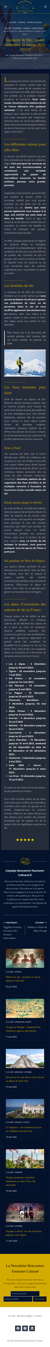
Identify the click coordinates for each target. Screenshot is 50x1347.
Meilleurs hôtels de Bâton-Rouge (37, 926)
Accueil (8, 28)
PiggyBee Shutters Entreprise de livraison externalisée (12, 930)
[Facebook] (18, 1328)
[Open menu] (5, 7)
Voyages (26, 28)
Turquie (18, 1172)
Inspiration (17, 28)
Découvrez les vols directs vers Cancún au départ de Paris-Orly (25, 1079)
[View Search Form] (45, 6)
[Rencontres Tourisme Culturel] (25, 6)
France (21, 22)
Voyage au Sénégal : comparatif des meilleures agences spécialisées (23, 1029)
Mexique (19, 1072)
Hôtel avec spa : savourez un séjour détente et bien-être (23, 979)
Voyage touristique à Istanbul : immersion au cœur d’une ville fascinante (21, 1181)
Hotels (18, 972)
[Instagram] (25, 1328)
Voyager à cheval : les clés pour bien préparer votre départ (23, 1233)
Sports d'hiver (34, 22)
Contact (38, 1315)
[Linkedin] (32, 1328)
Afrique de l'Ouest (23, 1022)
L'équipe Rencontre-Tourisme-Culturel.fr (25, 55)
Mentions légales (25, 1315)
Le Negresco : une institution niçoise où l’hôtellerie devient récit (23, 1129)
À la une (13, 22)
